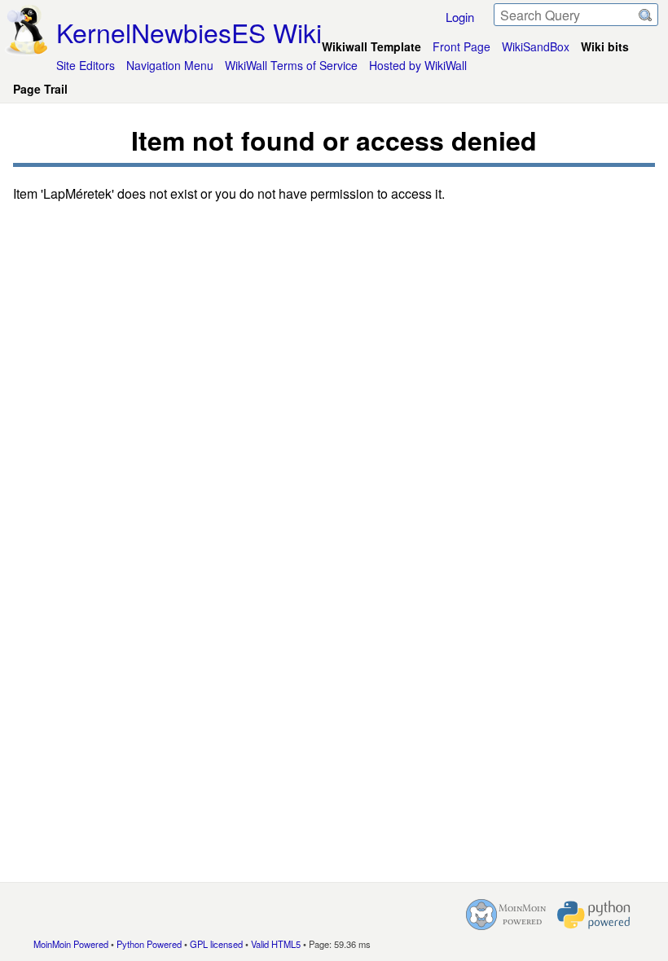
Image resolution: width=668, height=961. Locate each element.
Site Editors (85, 65)
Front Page (461, 46)
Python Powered (149, 943)
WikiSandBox (535, 46)
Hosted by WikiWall (418, 65)
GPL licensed (216, 943)
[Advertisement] (334, 538)
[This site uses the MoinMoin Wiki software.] (506, 914)
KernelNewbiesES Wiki (189, 31)
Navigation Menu (169, 65)
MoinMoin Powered (70, 943)
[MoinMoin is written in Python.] (594, 914)
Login (460, 16)
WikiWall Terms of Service (291, 65)
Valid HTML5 (276, 943)
